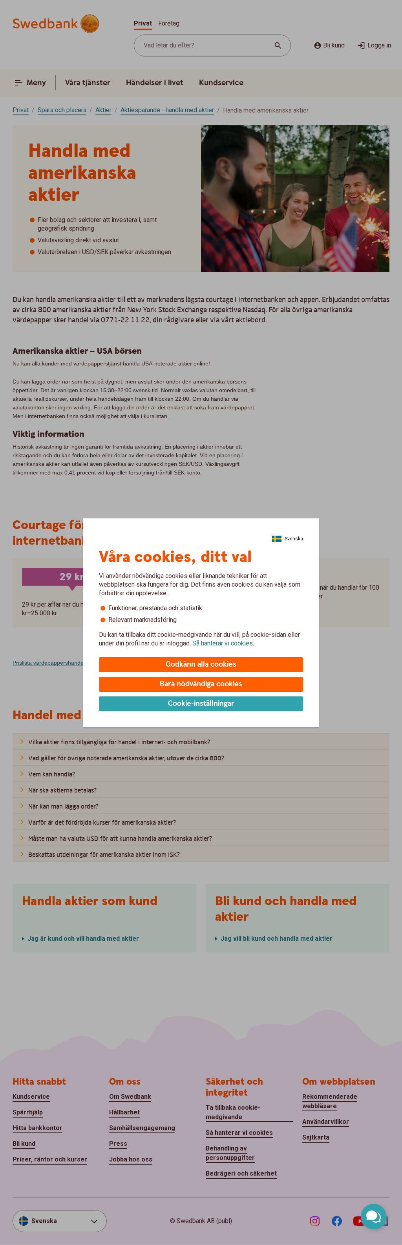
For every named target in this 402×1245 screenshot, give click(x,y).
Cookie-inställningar (201, 704)
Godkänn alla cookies (201, 664)
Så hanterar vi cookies (222, 643)
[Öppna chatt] (373, 1216)
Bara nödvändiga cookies (201, 684)
